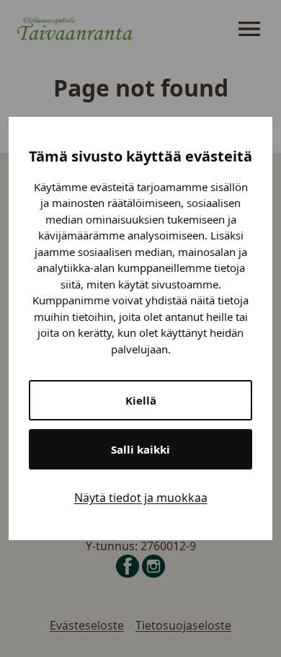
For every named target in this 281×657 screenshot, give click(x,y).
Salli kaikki (140, 449)
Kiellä (140, 400)
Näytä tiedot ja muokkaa (141, 498)
